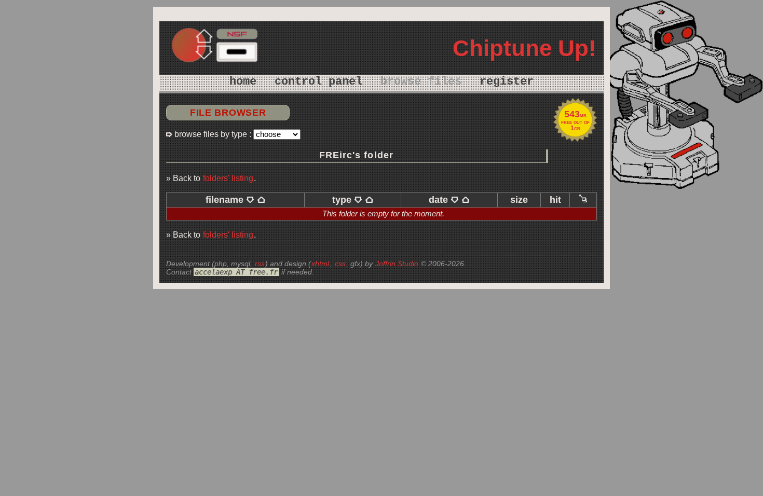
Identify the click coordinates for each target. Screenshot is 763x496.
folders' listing (228, 178)
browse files (420, 81)
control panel (318, 81)
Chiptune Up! (524, 48)
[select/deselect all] (583, 200)
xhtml (320, 263)
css (340, 263)
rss (260, 263)
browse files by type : (212, 134)
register (507, 81)
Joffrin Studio (396, 263)
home (242, 81)
